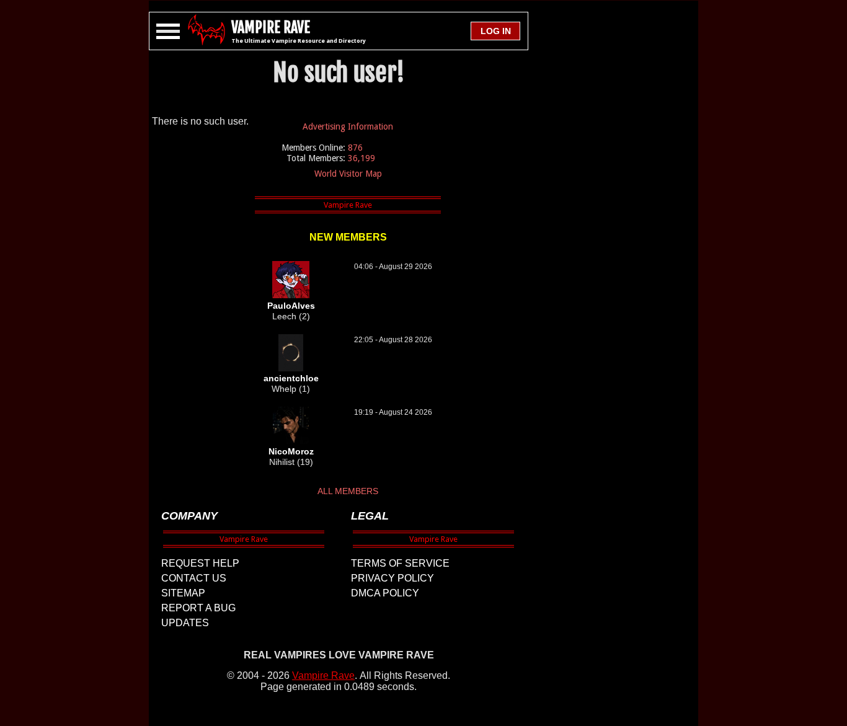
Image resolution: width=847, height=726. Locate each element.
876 (355, 148)
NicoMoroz (291, 451)
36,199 (361, 158)
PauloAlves (291, 306)
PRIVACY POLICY (392, 578)
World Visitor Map (348, 174)
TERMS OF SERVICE (400, 563)
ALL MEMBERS (347, 491)
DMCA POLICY (385, 593)
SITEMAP (183, 593)
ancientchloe (291, 378)
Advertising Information (348, 126)
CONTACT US (193, 578)
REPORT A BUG (198, 608)
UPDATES (185, 623)
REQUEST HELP (200, 563)
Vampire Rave (323, 675)
